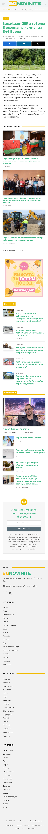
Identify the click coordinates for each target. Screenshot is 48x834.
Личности (7, 690)
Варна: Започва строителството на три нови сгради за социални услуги (23, 239)
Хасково (6, 790)
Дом (4, 643)
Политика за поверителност (18, 825)
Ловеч (5, 693)
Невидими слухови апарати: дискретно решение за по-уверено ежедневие (30, 350)
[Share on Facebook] (10, 44)
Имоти (6, 654)
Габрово (6, 636)
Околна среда (8, 711)
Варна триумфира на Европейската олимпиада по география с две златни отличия (21, 161)
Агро (5, 611)
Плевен (6, 722)
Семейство (8, 750)
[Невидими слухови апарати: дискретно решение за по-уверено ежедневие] (8, 347)
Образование (8, 707)
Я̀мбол (5, 804)
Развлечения (8, 732)
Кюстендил (8, 686)
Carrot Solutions (36, 821)
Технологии (7, 779)
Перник (6, 718)
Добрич (6, 640)
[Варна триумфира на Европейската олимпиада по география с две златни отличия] (24, 143)
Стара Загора (9, 772)
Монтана (7, 700)
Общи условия (38, 825)
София (5, 765)
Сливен (6, 758)
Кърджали (7, 683)
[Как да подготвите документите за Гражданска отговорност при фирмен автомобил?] (8, 312)
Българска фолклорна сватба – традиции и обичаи (27, 465)
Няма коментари (10, 38)
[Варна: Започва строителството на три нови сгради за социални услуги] (24, 222)
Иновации (7, 657)
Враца (5, 632)
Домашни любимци (11, 647)
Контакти (31, 828)
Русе (5, 807)
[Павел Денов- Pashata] (24, 412)
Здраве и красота (10, 650)
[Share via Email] (38, 44)
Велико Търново (9, 625)
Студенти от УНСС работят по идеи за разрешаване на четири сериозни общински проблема (28, 481)
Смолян (6, 761)
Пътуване (7, 729)
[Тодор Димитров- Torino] (8, 441)
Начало (18, 10)
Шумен (6, 800)
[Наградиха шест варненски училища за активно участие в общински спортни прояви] (24, 182)
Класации (6, 665)
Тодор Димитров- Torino (28, 438)
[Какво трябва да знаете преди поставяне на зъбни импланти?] (8, 361)
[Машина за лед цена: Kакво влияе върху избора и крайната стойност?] (8, 329)
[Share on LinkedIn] (24, 44)
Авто (5, 608)
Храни (5, 793)
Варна (6, 18)
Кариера (6, 661)
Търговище (7, 782)
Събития (6, 775)
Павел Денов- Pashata (16, 429)
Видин (5, 629)
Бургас (6, 618)
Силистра (7, 754)
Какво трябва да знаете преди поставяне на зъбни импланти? (30, 364)
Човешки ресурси (10, 797)
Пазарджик (7, 715)
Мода (5, 697)
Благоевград (8, 615)
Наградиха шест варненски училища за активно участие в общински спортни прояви (22, 200)
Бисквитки (20, 828)
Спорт (6, 768)
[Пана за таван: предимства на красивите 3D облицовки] (8, 453)
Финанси (6, 786)
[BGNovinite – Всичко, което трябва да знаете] (25, 3)
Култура (6, 679)
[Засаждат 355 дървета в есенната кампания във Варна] (24, 59)
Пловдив (6, 725)
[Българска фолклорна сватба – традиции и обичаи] (8, 466)
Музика (6, 704)
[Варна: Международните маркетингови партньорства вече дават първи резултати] (8, 375)
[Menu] (3, 3)
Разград (6, 736)
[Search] (44, 3)
